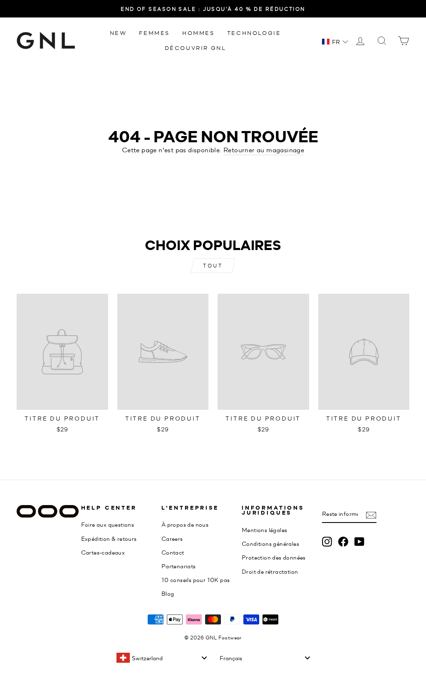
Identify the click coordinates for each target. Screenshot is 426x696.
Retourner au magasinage (263, 149)
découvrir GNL (195, 48)
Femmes (154, 33)
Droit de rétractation (270, 571)
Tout (213, 265)
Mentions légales (264, 529)
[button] (335, 41)
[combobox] (161, 657)
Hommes (198, 33)
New (118, 33)
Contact (172, 552)
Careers (172, 538)
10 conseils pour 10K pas (195, 579)
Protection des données (274, 557)
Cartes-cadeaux (103, 552)
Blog (167, 593)
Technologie (254, 33)
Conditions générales (270, 543)
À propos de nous (184, 524)
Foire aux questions (107, 524)
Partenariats (178, 566)
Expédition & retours (109, 538)
